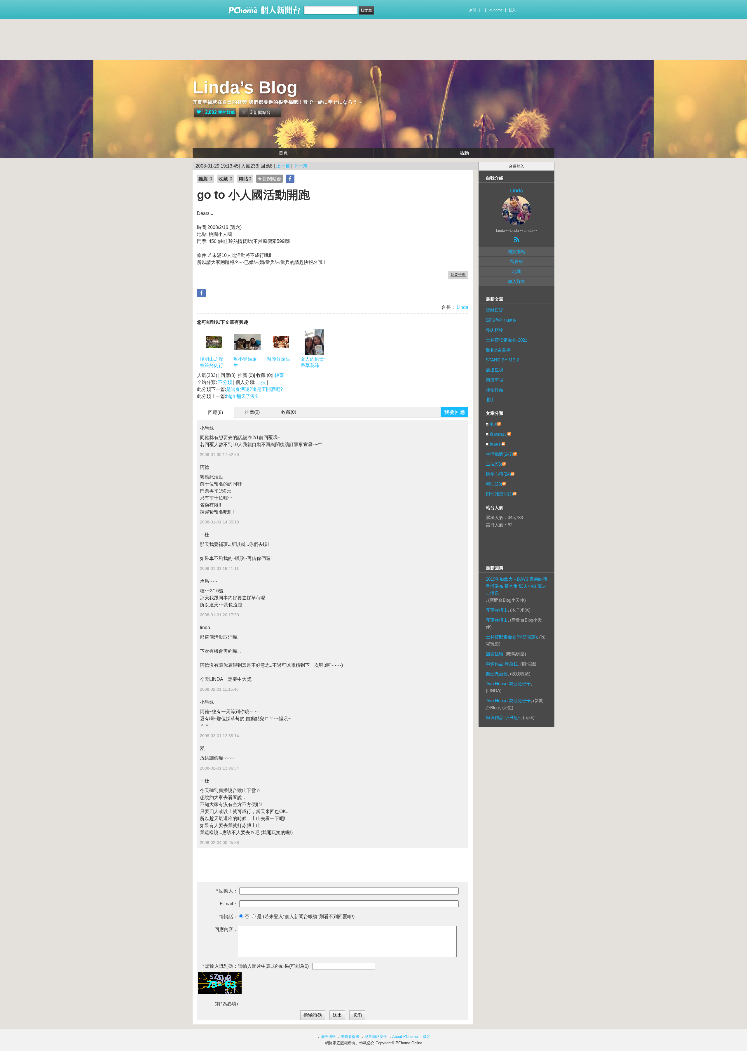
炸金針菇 (494, 389)
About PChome (405, 1036)
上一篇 (283, 165)
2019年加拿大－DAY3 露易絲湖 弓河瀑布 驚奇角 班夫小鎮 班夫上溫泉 (516, 586)
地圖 (516, 271)
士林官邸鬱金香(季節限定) (511, 636)
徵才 (426, 1036)
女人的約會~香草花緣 (314, 362)
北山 (490, 399)
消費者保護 (350, 1036)
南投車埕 (494, 379)
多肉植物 (494, 330)
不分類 (225, 382)
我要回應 (454, 412)
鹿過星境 (494, 369)
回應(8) (215, 412)
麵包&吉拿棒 (498, 349)
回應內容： (226, 929)
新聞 (472, 10)
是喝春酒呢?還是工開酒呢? (254, 389)
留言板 (516, 261)
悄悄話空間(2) (499, 493)
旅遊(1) (496, 444)
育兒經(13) (498, 434)
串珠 (493, 424)
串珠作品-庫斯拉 (502, 663)
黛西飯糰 (494, 653)
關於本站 (516, 251)
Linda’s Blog (245, 87)
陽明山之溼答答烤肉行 (211, 362)
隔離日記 (494, 310)
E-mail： (229, 903)
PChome (495, 10)
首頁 (283, 152)
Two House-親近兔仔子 (508, 683)
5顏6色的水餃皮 (501, 320)
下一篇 (301, 165)
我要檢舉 (458, 274)
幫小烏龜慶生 (245, 362)
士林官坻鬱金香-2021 (506, 339)
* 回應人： (227, 890)
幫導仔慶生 (278, 358)
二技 (261, 382)
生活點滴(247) (499, 454)
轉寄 (279, 375)
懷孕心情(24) (498, 473)
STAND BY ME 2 (502, 359)
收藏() (288, 412)
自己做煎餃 (497, 673)
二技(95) (494, 464)
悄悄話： (228, 916)
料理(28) (494, 483)
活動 (464, 152)
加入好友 (516, 281)
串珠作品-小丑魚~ (503, 717)
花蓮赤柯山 (497, 610)
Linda (461, 307)
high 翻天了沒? (242, 396)
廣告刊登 (328, 1036)
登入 (512, 10)
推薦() (252, 412)
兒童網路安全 (375, 1036)
